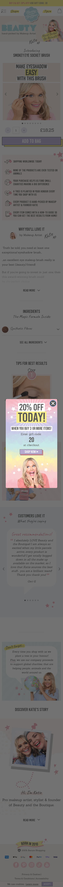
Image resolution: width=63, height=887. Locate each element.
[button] (31, 452)
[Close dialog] (53, 403)
